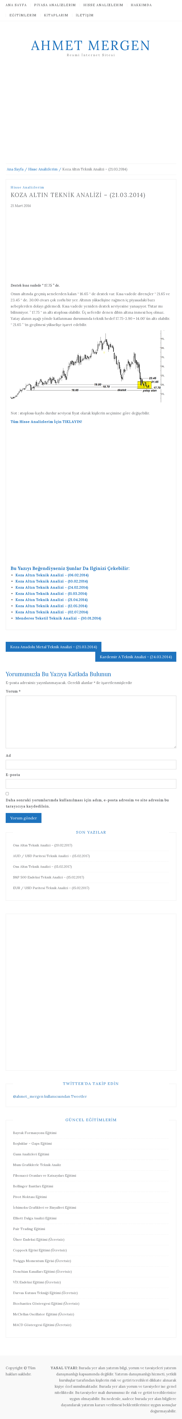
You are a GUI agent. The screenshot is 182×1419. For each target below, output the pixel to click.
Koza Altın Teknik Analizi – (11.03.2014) (51, 593)
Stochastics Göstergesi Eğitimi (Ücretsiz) (46, 1303)
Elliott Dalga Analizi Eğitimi (34, 1218)
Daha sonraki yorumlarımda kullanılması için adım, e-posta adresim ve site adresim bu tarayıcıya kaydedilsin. (87, 803)
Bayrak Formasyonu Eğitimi (34, 1133)
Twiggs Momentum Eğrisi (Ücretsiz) (42, 1261)
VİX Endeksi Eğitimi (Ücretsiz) (37, 1282)
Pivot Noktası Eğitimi (30, 1197)
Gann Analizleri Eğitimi (31, 1154)
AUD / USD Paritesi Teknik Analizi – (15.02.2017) (51, 856)
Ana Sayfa (16, 5)
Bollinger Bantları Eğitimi (33, 1186)
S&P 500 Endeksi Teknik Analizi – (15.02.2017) (48, 877)
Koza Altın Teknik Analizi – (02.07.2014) (51, 612)
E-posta (13, 774)
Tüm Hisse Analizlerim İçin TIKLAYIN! (46, 421)
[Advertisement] (91, 116)
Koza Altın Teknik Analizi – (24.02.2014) (51, 587)
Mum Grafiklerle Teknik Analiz (37, 1165)
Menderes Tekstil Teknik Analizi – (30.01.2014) (58, 618)
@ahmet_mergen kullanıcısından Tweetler (50, 1096)
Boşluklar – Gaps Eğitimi (32, 1143)
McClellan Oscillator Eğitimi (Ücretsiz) (43, 1314)
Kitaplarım (56, 15)
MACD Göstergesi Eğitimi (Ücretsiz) (42, 1325)
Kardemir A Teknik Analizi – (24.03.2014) (136, 656)
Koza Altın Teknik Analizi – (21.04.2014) (51, 599)
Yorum (13, 691)
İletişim (85, 15)
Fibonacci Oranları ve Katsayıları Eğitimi (44, 1175)
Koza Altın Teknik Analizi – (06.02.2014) (52, 575)
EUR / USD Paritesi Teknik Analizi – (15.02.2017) (51, 888)
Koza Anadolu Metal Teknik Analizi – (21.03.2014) (53, 646)
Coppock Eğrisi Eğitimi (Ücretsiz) (40, 1250)
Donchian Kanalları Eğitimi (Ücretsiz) (42, 1271)
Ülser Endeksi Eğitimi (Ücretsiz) (38, 1239)
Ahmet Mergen (91, 45)
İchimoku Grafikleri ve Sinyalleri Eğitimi (44, 1207)
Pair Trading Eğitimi (29, 1229)
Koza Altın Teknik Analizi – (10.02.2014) (51, 581)
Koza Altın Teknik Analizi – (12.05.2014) (51, 606)
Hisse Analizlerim (103, 5)
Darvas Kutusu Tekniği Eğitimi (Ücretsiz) (45, 1293)
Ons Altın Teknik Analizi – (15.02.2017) (42, 866)
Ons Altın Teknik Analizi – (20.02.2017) (42, 845)
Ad (8, 755)
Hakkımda (141, 5)
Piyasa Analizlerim (55, 5)
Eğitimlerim (23, 15)
